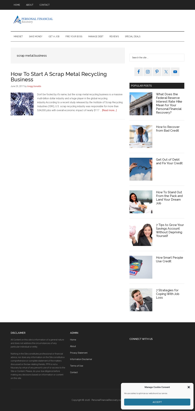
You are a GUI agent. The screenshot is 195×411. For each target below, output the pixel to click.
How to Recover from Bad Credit (168, 128)
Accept (157, 402)
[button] (188, 387)
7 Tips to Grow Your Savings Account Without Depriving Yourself (170, 230)
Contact (74, 372)
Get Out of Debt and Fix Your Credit (169, 161)
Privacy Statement (78, 353)
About (73, 346)
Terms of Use (76, 366)
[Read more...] (109, 110)
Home (73, 339)
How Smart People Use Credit (169, 259)
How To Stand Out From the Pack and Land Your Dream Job (169, 197)
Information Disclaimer (81, 359)
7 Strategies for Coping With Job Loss (167, 293)
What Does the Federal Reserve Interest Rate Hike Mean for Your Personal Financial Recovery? (169, 103)
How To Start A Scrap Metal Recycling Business (59, 77)
